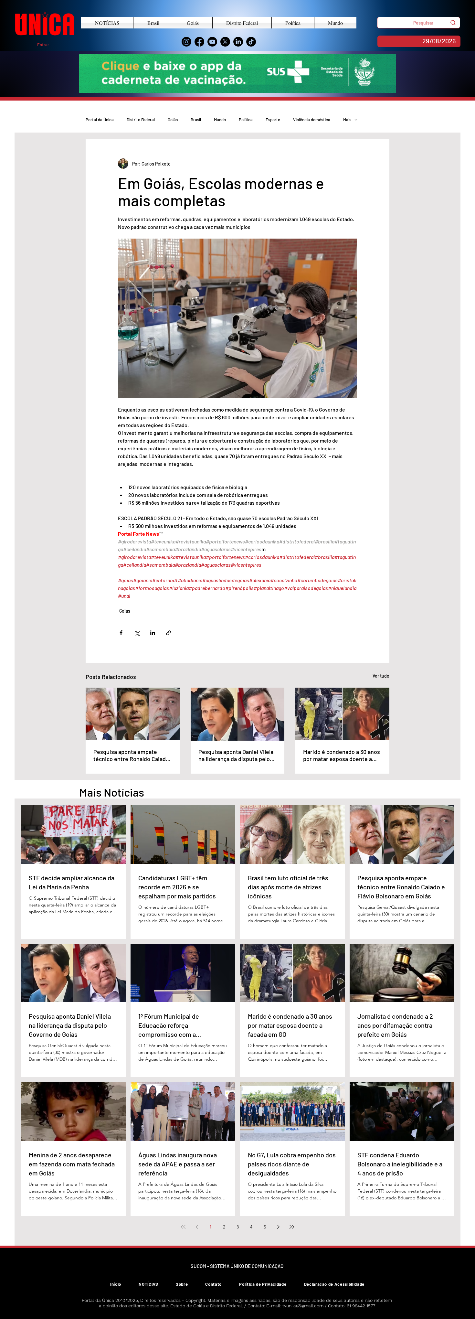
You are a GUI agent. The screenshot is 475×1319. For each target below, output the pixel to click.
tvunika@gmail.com (302, 1305)
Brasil (196, 119)
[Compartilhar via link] (168, 633)
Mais (347, 119)
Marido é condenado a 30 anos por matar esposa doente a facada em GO (341, 755)
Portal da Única (100, 119)
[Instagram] (186, 42)
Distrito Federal (141, 119)
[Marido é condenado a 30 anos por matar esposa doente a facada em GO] (342, 714)
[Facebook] (199, 42)
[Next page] (278, 1227)
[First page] (183, 1227)
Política (246, 119)
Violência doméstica (311, 119)
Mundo (220, 119)
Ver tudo (381, 676)
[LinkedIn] (238, 42)
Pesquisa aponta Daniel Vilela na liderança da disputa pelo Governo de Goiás (235, 755)
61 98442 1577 (361, 1305)
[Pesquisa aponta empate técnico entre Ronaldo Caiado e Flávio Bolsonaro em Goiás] (133, 714)
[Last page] (292, 1227)
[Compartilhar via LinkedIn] (153, 633)
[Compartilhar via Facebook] (121, 633)
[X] (225, 42)
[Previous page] (197, 1227)
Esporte (273, 119)
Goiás (173, 119)
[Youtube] (212, 42)
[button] (418, 22)
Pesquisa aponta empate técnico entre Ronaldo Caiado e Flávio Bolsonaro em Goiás (131, 755)
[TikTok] (251, 42)
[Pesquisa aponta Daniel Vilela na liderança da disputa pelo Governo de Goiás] (238, 714)
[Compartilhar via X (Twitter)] (137, 633)
